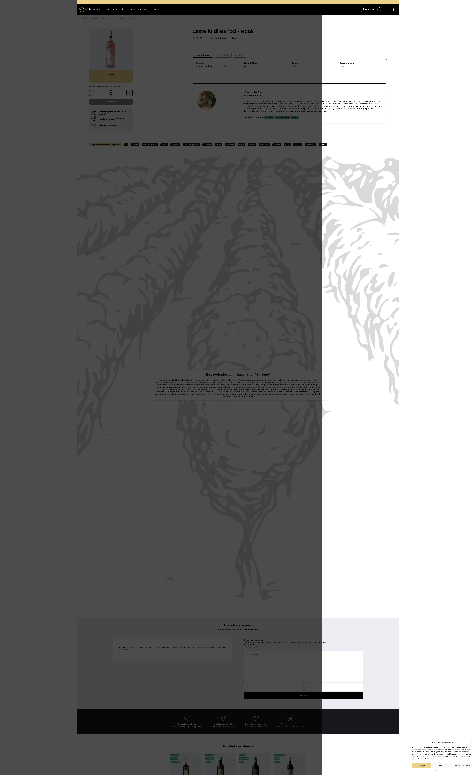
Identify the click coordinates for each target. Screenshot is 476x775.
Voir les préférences (463, 765)
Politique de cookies (441, 771)
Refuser (442, 765)
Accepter (421, 765)
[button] (471, 742)
